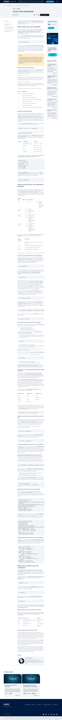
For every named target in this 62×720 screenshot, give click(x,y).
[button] (52, 38)
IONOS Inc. (8, 714)
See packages (51, 28)
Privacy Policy (55, 704)
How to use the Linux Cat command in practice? (9, 28)
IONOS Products (50, 1)
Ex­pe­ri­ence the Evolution (52, 55)
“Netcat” (26, 641)
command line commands (26, 69)
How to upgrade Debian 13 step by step (52, 100)
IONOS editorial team (16, 14)
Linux (14, 8)
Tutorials (18, 8)
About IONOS (27, 704)
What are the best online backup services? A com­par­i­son (52, 88)
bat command (39, 646)
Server (14, 5)
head (19, 249)
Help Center (39, 704)
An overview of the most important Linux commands (30, 686)
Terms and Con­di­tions (47, 704)
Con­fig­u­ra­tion (19, 5)
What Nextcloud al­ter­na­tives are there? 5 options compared (52, 77)
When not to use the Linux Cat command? (9, 31)
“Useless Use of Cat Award (25, 572)
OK (56, 718)
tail (20, 249)
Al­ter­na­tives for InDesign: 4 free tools (52, 110)
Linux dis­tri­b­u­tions (21, 49)
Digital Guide (9, 5)
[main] (31, 343)
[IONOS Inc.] (10, 704)
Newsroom (33, 704)
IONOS (5, 5)
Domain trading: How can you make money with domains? (52, 65)
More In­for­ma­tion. (47, 718)
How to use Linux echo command (11, 686)
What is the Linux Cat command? (8, 24)
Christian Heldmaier (29, 658)
